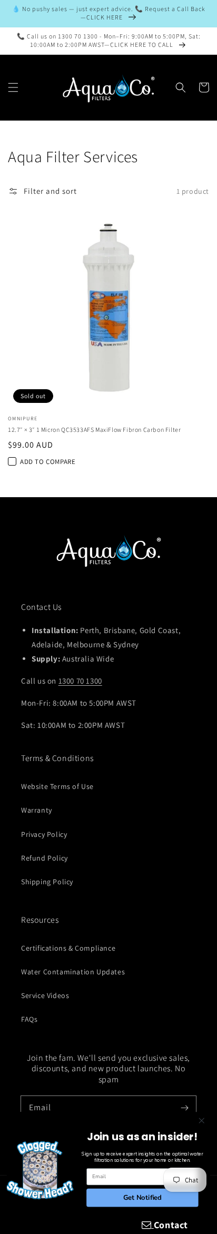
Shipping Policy (47, 881)
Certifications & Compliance (68, 948)
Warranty (36, 810)
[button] (13, 87)
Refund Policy (44, 858)
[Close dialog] (201, 1120)
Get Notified (142, 1197)
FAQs (29, 1019)
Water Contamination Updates (73, 971)
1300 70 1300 (80, 681)
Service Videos (45, 995)
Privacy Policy (44, 834)
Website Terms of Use (57, 786)
